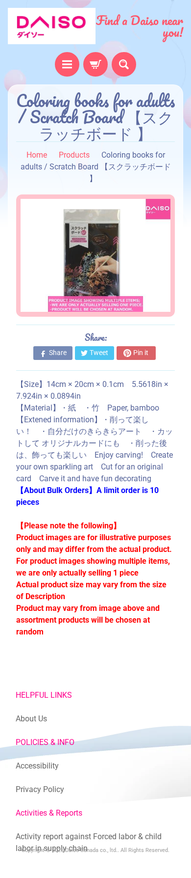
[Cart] (95, 64)
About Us (31, 718)
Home (36, 155)
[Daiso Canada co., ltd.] (52, 26)
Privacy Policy (40, 789)
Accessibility (37, 765)
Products (74, 155)
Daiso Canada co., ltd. (91, 850)
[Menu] (67, 64)
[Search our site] (124, 64)
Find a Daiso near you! (139, 26)
